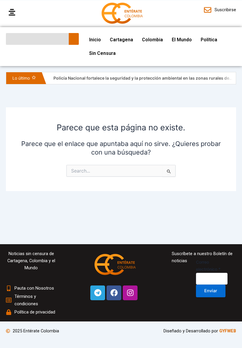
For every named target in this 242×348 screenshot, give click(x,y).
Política (209, 39)
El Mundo (182, 39)
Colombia (152, 39)
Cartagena (121, 39)
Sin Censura (102, 53)
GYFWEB (227, 331)
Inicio (95, 39)
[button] (32, 12)
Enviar (210, 290)
